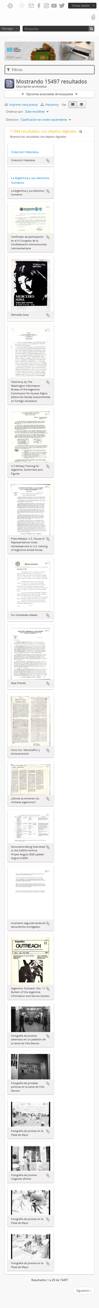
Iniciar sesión (81, 5)
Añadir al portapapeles (48, 160)
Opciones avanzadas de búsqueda (49, 94)
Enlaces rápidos (21, 5)
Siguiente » (83, 1290)
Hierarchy (52, 105)
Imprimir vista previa (23, 105)
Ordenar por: (15, 111)
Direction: (12, 119)
